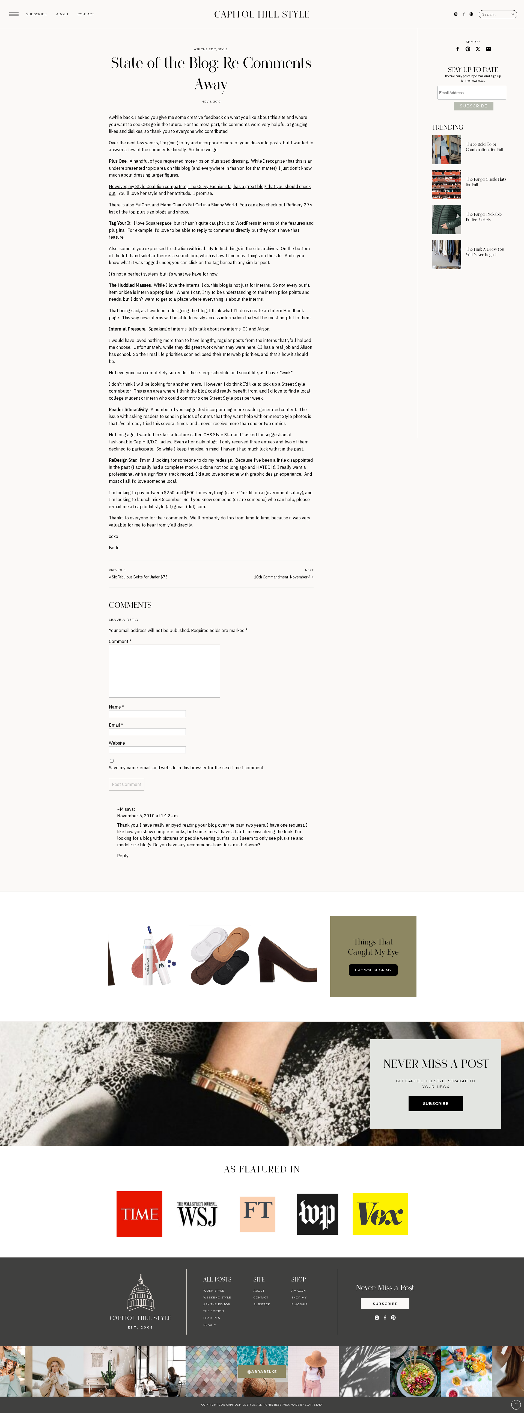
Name (116, 707)
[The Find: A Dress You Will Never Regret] (446, 254)
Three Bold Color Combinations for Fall (484, 147)
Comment (120, 641)
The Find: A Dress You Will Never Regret (485, 252)
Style (223, 49)
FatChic (142, 204)
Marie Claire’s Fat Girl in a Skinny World (198, 204)
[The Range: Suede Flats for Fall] (446, 184)
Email (116, 725)
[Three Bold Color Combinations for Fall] (446, 149)
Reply (123, 855)
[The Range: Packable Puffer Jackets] (446, 219)
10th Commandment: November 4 (282, 577)
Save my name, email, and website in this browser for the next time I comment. (186, 767)
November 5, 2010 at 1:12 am (147, 815)
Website (117, 743)
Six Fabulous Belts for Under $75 (139, 577)
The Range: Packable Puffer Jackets (484, 217)
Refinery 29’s (299, 204)
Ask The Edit (205, 49)
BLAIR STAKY (313, 1404)
